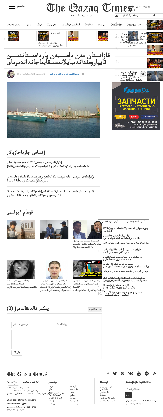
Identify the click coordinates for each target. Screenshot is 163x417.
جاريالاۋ (17, 352)
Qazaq (146, 7)
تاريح (51, 392)
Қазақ (131, 7)
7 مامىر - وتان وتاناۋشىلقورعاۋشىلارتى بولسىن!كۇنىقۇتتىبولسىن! (123, 293)
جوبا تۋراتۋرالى (106, 386)
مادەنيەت (74, 389)
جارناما (103, 395)
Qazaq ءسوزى (55, 395)
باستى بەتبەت (13, 25)
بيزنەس (52, 404)
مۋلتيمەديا (74, 401)
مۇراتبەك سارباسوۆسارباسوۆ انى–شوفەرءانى (126, 242)
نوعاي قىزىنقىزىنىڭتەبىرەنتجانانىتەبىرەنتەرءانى (125, 271)
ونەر (72, 392)
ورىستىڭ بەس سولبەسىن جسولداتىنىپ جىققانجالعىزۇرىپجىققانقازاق (122, 258)
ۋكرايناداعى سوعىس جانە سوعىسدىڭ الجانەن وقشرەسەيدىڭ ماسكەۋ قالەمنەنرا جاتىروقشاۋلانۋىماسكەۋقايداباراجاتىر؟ (50, 179)
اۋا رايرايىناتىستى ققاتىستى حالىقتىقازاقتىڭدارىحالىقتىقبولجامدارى (121, 236)
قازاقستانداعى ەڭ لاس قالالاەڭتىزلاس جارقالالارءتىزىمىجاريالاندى (122, 250)
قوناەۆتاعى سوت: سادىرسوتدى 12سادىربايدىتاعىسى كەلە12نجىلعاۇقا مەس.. (131, 76)
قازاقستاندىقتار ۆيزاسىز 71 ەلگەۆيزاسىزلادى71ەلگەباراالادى (119, 286)
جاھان (29, 25)
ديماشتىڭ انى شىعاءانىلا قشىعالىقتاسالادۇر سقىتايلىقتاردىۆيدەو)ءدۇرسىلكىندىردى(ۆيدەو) (125, 279)
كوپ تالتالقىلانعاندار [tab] (135, 222)
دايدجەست (74, 404)
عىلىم (72, 395)
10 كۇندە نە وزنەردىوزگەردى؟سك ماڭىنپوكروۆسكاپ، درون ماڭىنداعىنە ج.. (131, 38)
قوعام (39, 25)
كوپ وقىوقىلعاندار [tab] (110, 222)
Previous (4, 39)
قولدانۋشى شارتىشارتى (104, 391)
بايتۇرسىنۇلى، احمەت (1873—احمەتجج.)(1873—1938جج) (126, 229)
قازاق (138, 7)
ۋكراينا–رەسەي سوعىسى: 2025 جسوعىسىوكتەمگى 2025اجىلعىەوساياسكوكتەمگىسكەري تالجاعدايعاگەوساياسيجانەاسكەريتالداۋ (49, 165)
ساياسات (73, 386)
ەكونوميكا (51, 25)
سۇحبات (101, 25)
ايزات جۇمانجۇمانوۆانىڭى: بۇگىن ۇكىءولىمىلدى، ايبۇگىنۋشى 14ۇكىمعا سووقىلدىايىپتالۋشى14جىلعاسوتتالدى (89, 286)
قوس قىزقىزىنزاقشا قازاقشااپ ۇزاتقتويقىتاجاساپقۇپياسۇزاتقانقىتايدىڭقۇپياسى (126, 265)
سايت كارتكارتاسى (107, 398)
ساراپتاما (89, 25)
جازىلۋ (128, 395)
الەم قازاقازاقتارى (55, 398)
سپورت (73, 398)
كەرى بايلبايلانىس (107, 401)
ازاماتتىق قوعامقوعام (71, 25)
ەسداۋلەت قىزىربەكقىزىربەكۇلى (64, 73)
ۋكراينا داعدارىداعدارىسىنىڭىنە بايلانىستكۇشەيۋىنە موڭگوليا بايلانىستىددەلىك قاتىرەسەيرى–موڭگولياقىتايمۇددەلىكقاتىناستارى (50, 194)
